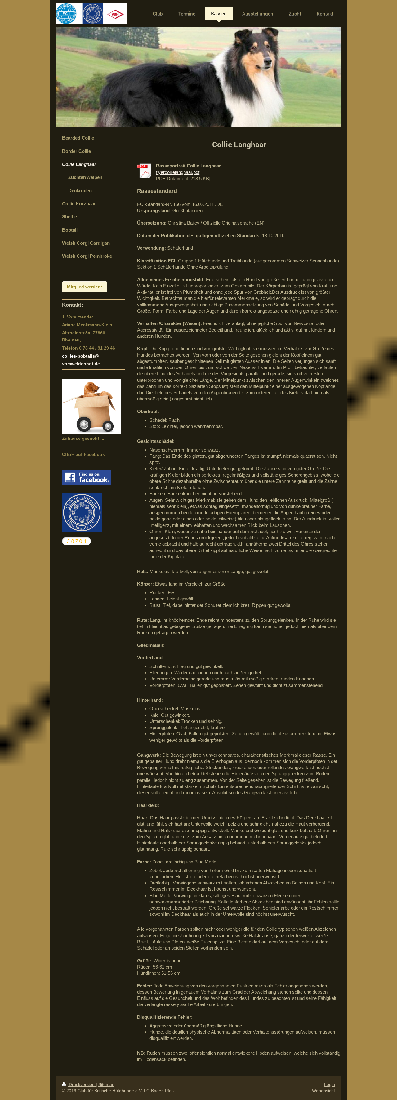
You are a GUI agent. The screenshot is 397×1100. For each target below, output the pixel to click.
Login (329, 1084)
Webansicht (323, 1090)
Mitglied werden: (84, 286)
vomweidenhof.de (81, 363)
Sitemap (106, 1084)
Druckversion (82, 1084)
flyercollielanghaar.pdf (177, 172)
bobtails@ (88, 356)
